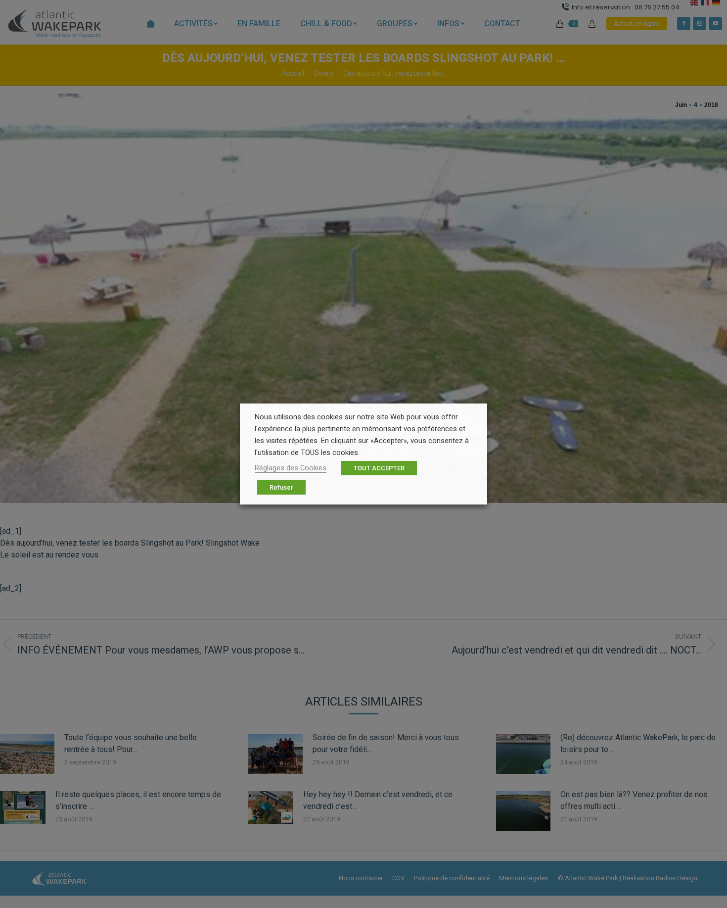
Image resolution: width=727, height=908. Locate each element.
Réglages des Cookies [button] (290, 467)
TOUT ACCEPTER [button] (379, 468)
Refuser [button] (281, 487)
